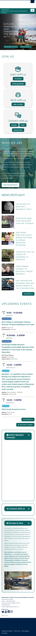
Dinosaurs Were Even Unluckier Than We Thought (25, 220)
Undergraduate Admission (11, 46)
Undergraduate (18, 84)
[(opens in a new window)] (3, 612)
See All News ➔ (28, 294)
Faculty (14, 125)
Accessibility (4, 633)
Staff (23, 125)
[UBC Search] (32, 2)
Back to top (5, 615)
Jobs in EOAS (18, 104)
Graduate (18, 79)
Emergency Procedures (7, 631)
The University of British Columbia (13, 3)
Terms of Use (17, 631)
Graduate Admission (26, 46)
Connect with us (17, 508)
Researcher (18, 130)
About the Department (10, 185)
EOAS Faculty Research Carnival (14, 409)
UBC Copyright (25, 631)
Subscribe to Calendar (26, 424)
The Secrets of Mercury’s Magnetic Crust (24, 206)
